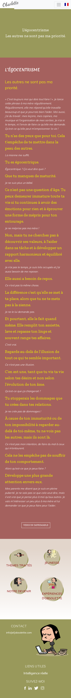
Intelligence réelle (35, 673)
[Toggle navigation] (61, 4)
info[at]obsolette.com (19, 632)
